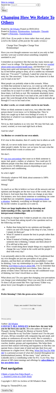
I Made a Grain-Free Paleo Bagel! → (17, 374)
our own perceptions (13, 159)
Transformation (25, 34)
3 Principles (13, 34)
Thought (45, 31)
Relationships (24, 31)
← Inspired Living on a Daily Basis (16, 376)
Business (13, 31)
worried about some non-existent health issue (27, 65)
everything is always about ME (22, 266)
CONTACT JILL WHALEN (14, 326)
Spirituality (35, 31)
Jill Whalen (15, 29)
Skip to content (7, 2)
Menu (4, 11)
